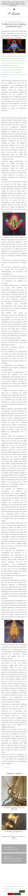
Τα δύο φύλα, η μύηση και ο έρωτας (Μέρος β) (14, 808)
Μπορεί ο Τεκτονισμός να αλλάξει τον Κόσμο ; (14, 837)
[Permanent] (14, 806)
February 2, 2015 (14, 810)
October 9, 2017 (14, 833)
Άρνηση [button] (10, 894)
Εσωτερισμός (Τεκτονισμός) (14, 22)
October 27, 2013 (14, 839)
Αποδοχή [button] (22, 891)
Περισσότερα (17, 894)
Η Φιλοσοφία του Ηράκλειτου (14, 831)
